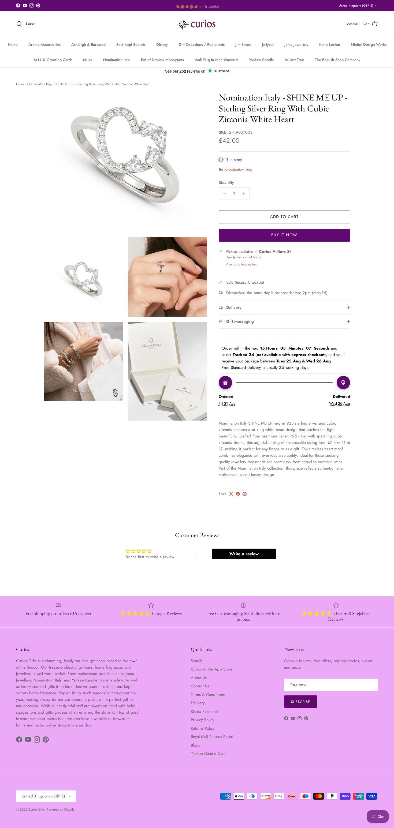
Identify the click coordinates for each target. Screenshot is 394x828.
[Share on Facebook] (238, 494)
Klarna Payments (204, 711)
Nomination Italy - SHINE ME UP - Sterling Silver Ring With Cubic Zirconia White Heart (89, 84)
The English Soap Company (337, 59)
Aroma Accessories (44, 44)
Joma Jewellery (296, 44)
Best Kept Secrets (131, 44)
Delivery (198, 703)
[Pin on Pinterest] (245, 494)
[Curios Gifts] (197, 24)
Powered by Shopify (60, 809)
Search (196, 661)
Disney (162, 44)
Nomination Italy (116, 59)
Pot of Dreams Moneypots (162, 59)
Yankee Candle (261, 59)
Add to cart (284, 217)
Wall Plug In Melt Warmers (216, 59)
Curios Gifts (36, 809)
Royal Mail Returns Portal (212, 737)
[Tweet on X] (231, 494)
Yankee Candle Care (208, 753)
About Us (199, 678)
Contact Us (200, 686)
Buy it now (284, 235)
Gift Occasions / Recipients (202, 44)
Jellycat (268, 44)
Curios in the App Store (211, 669)
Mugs (87, 59)
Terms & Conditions (208, 695)
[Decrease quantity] (223, 194)
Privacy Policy (202, 720)
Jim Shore (243, 44)
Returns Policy (203, 728)
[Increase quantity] (245, 194)
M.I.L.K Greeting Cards (53, 59)
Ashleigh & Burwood (88, 44)
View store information (241, 264)
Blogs (195, 745)
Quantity (226, 182)
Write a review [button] (244, 554)
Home (13, 44)
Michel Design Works (368, 44)
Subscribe (300, 701)
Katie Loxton (329, 44)
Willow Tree (294, 59)
